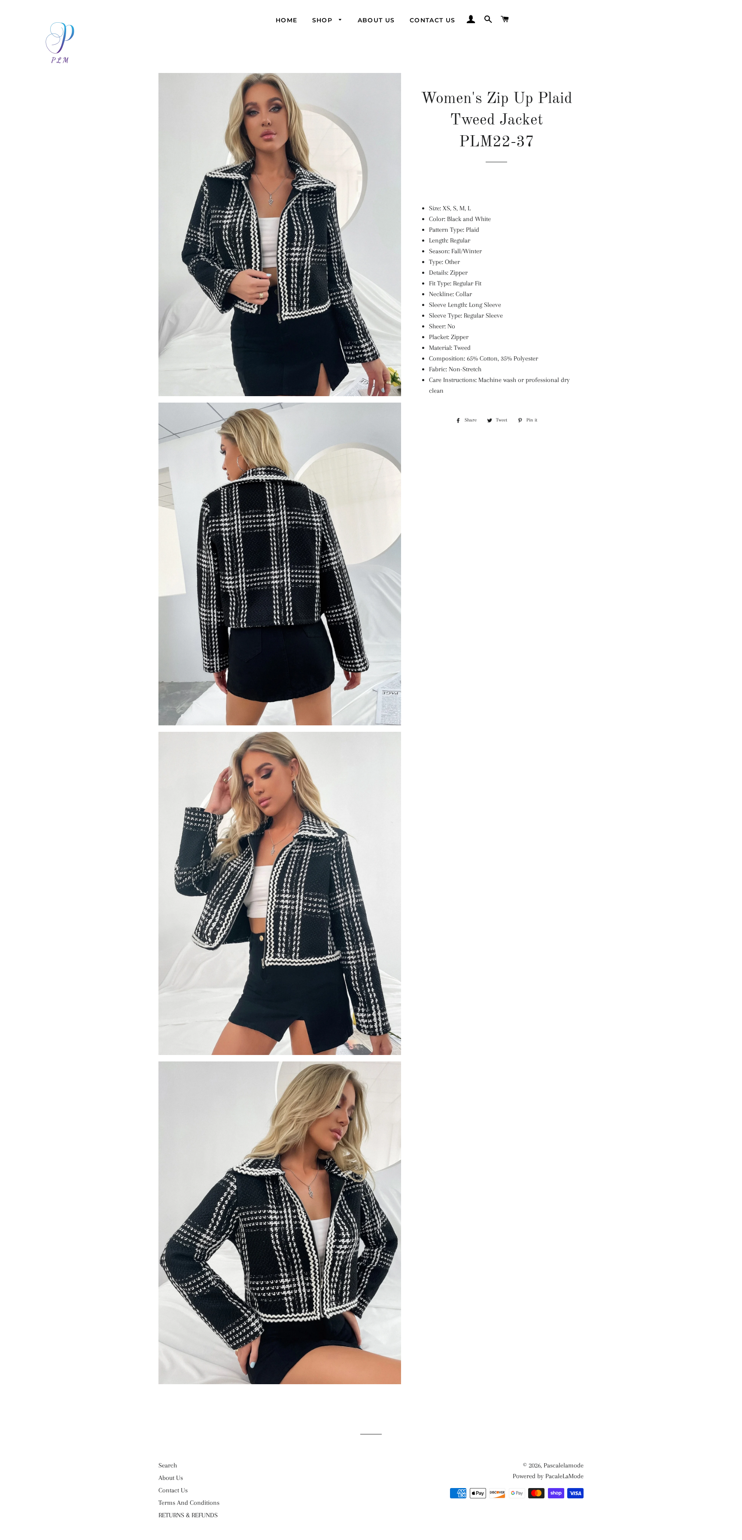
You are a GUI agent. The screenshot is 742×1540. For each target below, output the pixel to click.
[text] (496, 299)
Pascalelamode (564, 1465)
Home (287, 20)
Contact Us (433, 20)
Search (167, 1465)
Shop (323, 20)
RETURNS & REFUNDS (188, 1515)
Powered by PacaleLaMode (548, 1476)
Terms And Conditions (188, 1503)
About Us (376, 20)
